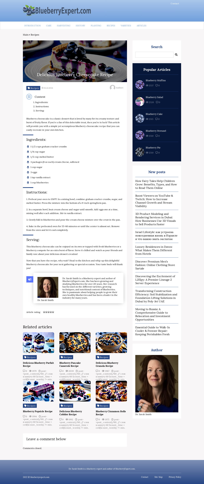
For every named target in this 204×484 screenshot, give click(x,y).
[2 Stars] (46, 312)
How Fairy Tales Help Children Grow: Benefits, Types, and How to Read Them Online (156, 184)
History (80, 25)
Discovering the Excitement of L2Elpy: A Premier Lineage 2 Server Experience (155, 279)
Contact (175, 3)
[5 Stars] (53, 312)
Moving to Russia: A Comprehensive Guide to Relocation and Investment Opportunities (152, 314)
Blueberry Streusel (156, 130)
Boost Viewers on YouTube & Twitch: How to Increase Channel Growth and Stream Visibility (154, 201)
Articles (142, 25)
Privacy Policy (175, 477)
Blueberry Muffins (156, 80)
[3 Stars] (48, 312)
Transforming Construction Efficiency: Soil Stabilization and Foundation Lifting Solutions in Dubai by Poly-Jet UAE (156, 296)
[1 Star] (44, 312)
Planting (96, 25)
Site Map (158, 477)
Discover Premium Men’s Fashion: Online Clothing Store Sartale (155, 265)
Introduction (32, 25)
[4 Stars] (51, 312)
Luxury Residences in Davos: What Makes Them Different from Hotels (153, 250)
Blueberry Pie (153, 147)
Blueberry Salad (154, 97)
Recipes (111, 25)
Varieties (126, 25)
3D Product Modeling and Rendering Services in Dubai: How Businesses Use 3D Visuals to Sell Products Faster (155, 219)
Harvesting (63, 25)
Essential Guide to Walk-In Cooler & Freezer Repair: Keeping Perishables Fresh (152, 331)
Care (48, 25)
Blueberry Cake (154, 114)
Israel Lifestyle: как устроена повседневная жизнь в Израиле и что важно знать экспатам (156, 235)
